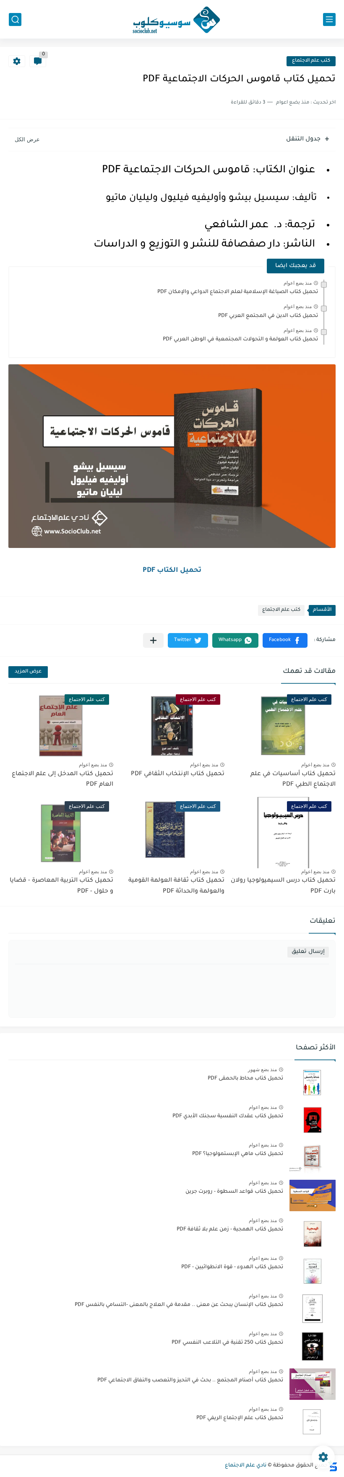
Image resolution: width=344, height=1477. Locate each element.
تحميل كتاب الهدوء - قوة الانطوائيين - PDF (232, 1267)
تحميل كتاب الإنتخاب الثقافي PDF (177, 774)
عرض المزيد (28, 672)
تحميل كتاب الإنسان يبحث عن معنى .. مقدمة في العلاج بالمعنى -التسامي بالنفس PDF (179, 1305)
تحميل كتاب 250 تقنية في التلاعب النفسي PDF (227, 1343)
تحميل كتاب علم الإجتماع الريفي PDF (239, 1418)
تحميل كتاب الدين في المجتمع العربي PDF (268, 316)
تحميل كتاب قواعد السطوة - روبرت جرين (234, 1192)
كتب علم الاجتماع (311, 61)
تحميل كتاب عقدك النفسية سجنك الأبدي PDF (227, 1116)
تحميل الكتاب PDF (172, 570)
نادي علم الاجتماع (245, 1466)
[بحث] (15, 19)
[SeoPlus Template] (333, 1466)
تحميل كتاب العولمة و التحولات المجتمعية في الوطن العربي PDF (240, 340)
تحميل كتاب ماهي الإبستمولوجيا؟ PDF (237, 1154)
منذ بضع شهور (262, 1069)
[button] (285, 640)
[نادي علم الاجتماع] (172, 19)
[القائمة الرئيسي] (329, 19)
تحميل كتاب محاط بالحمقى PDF (245, 1079)
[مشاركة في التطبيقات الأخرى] (153, 640)
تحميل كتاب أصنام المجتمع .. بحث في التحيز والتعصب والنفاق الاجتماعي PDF (190, 1381)
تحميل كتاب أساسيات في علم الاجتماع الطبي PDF (293, 780)
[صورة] (312, 1082)
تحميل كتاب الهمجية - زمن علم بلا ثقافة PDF (230, 1230)
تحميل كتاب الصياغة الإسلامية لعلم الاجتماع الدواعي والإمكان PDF (237, 292)
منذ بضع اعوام (298, 283)
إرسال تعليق (308, 952)
